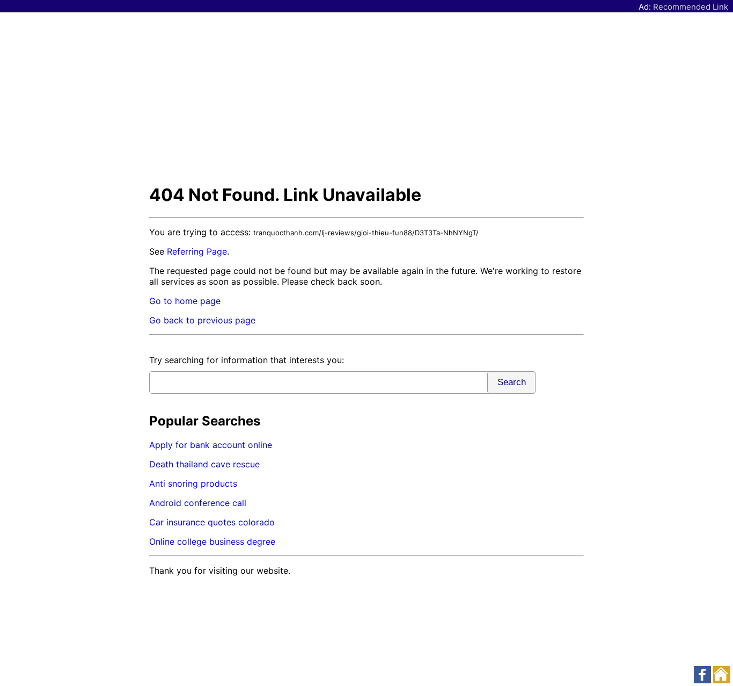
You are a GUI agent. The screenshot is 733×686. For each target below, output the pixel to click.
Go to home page (185, 300)
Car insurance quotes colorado (212, 522)
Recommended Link (690, 7)
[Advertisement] (366, 98)
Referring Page (197, 251)
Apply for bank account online (210, 444)
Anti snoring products (193, 483)
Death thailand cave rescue (204, 464)
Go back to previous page (202, 320)
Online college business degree (212, 541)
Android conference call (197, 502)
